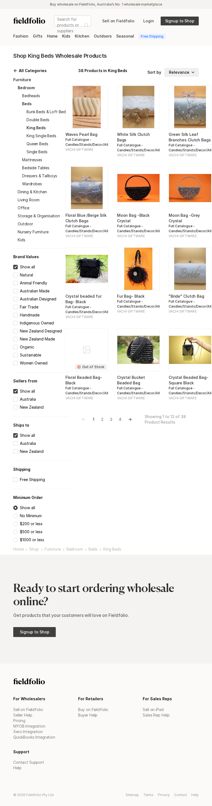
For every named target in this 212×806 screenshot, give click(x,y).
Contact (180, 795)
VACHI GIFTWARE (79, 149)
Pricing (19, 720)
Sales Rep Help (156, 715)
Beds (93, 549)
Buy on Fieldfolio (93, 709)
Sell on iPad (153, 709)
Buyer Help (88, 715)
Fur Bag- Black (131, 296)
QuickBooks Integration (34, 737)
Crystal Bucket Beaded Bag (131, 380)
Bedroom (75, 549)
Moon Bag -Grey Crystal (184, 218)
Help (17, 767)
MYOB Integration (29, 726)
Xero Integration (28, 731)
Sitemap (132, 795)
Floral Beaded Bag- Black (83, 380)
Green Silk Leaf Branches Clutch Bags (190, 137)
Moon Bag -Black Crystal (133, 218)
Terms (148, 795)
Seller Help (22, 715)
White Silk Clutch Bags (133, 137)
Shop (34, 549)
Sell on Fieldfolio (28, 709)
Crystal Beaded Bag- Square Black (188, 380)
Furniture (53, 549)
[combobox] (57, 25)
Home (18, 549)
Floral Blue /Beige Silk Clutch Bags (86, 218)
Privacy (164, 795)
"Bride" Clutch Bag (186, 296)
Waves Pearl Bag (81, 134)
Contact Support (28, 762)
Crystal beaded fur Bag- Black (83, 299)
